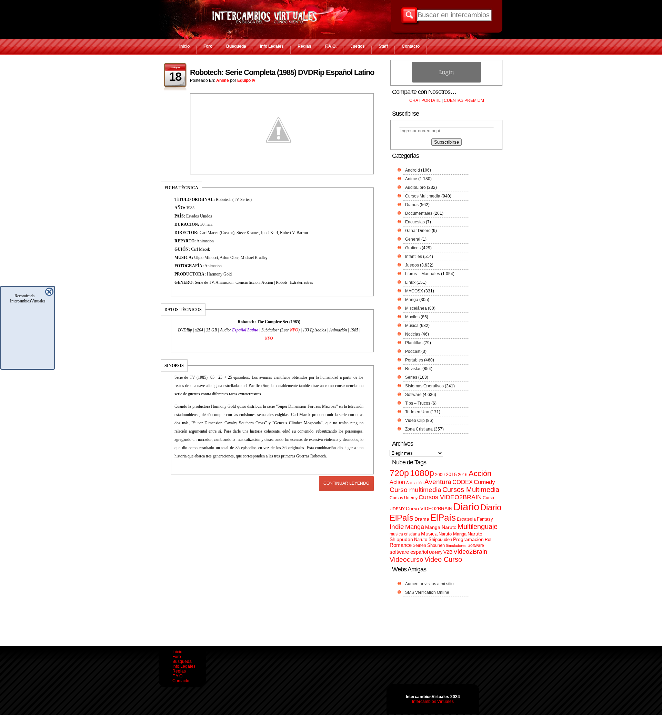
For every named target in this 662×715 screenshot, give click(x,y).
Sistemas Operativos (424, 386)
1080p (422, 473)
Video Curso (443, 559)
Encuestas (415, 222)
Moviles (412, 317)
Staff (383, 46)
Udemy (435, 552)
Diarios (412, 204)
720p (399, 473)
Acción (480, 473)
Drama (421, 519)
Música (412, 325)
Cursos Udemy (404, 497)
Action (397, 482)
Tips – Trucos (417, 403)
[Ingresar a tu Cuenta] (446, 81)
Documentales (418, 213)
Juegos (357, 46)
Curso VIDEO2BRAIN (429, 508)
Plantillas (413, 342)
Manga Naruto (441, 527)
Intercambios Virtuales (433, 701)
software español (409, 552)
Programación (468, 539)
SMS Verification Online (427, 592)
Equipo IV (246, 80)
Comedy (484, 482)
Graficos (413, 247)
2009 (440, 474)
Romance (401, 545)
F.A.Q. (331, 46)
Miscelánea (416, 308)
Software (413, 394)
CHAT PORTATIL (425, 100)
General (412, 239)
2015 (451, 474)
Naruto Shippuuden (433, 539)
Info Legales (272, 46)
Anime (222, 80)
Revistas (413, 368)
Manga (411, 299)
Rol (488, 539)
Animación (414, 483)
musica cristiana (405, 534)
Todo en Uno (417, 411)
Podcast (412, 351)
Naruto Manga (453, 534)
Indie (397, 526)
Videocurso (406, 559)
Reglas (304, 46)
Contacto (411, 46)
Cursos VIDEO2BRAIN (450, 497)
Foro (207, 46)
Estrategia (466, 519)
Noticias (412, 334)
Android (412, 170)
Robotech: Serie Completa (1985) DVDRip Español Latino (282, 72)
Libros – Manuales (422, 273)
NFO (294, 330)
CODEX (462, 482)
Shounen (436, 545)
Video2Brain (470, 551)
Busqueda (236, 46)
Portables (414, 360)
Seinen (419, 545)
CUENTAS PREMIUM (464, 100)
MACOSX (414, 291)
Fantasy (485, 519)
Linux (410, 282)
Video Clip (415, 420)
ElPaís (443, 517)
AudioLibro (415, 187)
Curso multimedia (415, 489)
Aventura (437, 481)
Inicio (184, 46)
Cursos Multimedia (422, 196)
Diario (466, 506)
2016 (463, 474)
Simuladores (456, 545)
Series (411, 377)
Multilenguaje (478, 526)
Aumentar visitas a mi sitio (429, 583)
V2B (447, 552)
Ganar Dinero (418, 230)
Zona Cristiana (419, 429)
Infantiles (413, 256)
